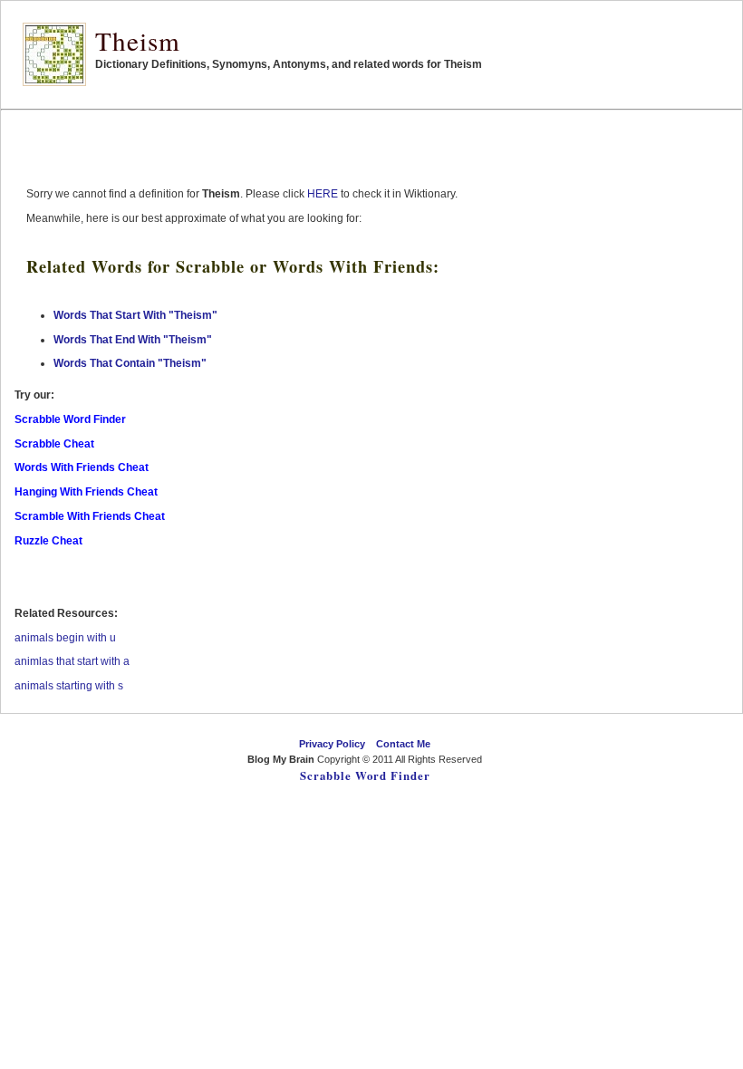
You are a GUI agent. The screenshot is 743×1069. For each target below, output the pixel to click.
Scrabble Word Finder (365, 775)
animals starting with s (68, 685)
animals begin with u (65, 637)
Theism (137, 40)
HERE (322, 194)
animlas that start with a (72, 661)
